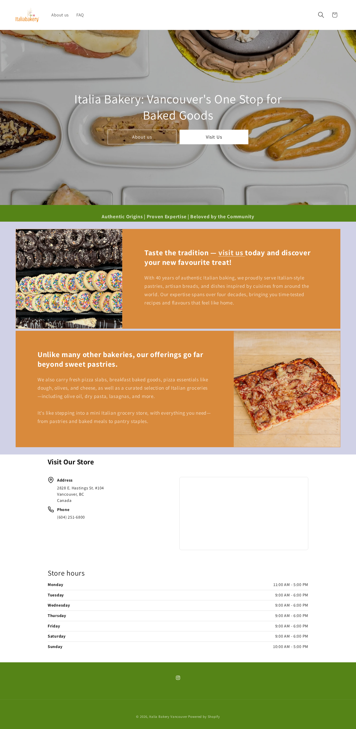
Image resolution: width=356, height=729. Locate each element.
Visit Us (214, 137)
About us (142, 137)
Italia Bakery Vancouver (168, 716)
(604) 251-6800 (71, 517)
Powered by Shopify (204, 716)
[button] (321, 15)
